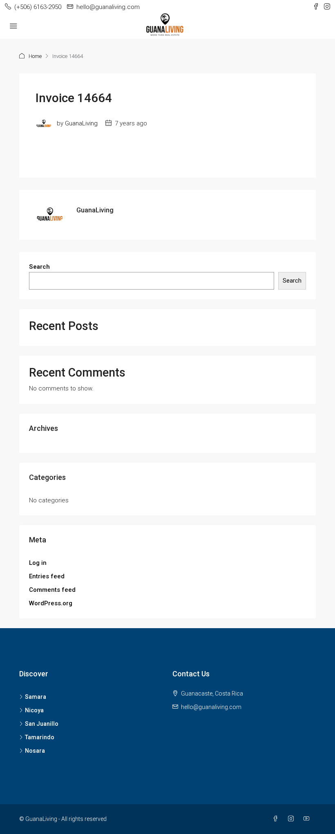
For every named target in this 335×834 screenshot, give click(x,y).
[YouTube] (308, 819)
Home (35, 56)
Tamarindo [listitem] (39, 737)
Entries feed (47, 576)
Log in (38, 562)
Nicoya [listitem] (34, 710)
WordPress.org (50, 603)
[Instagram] (292, 819)
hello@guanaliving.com (211, 707)
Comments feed (52, 589)
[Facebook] (276, 819)
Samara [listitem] (35, 697)
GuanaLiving (81, 123)
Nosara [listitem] (35, 750)
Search (39, 266)
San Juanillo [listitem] (41, 723)
